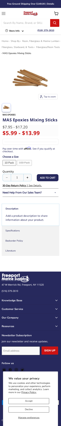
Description (12, 208)
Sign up (49, 350)
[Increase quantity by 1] (28, 177)
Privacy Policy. (28, 392)
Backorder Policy (14, 240)
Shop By (15, 41)
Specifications (12, 230)
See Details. (22, 185)
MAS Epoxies (9, 114)
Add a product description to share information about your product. (27, 218)
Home (5, 41)
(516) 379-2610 (45, 30)
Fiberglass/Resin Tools (48, 47)
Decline (29, 409)
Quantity (8, 171)
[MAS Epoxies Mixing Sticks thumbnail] (6, 107)
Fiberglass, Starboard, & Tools (18, 47)
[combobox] (26, 23)
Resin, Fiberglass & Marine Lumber (40, 41)
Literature (10, 250)
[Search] (54, 23)
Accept (29, 401)
